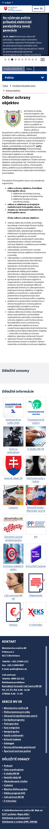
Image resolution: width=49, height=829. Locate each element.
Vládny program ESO (14, 793)
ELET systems (9, 814)
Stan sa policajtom (14, 769)
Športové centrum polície (17, 751)
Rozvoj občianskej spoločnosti (20, 747)
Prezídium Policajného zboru (24, 86)
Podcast (8, 765)
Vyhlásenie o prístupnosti (15, 817)
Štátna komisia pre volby (17, 711)
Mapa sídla (22, 814)
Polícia (29, 69)
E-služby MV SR (11, 773)
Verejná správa (11, 731)
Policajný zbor (11, 723)
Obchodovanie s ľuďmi (15, 781)
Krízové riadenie (12, 739)
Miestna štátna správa (15, 789)
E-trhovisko (10, 800)
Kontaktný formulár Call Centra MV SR (22, 686)
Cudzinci (8, 785)
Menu (38, 8)
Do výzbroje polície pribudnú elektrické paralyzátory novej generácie (17, 24)
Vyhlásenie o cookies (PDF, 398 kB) (19, 821)
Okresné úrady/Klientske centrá (20, 715)
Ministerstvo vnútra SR (16, 708)
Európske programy (14, 719)
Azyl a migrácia (12, 727)
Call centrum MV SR (14, 797)
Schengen (9, 743)
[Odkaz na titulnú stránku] (13, 8)
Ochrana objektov (13, 90)
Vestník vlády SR (12, 777)
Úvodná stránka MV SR (13, 69)
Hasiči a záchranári (13, 735)
